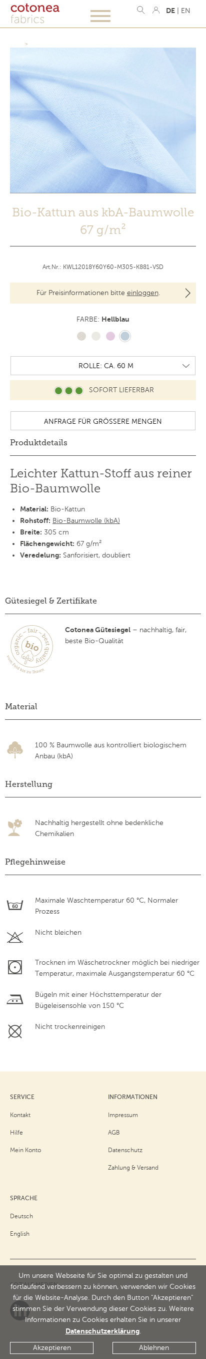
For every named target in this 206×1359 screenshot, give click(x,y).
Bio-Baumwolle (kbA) (86, 520)
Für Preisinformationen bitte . (98, 293)
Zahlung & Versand (133, 1167)
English (20, 1233)
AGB (114, 1132)
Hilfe (16, 1132)
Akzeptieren (52, 1347)
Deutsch (21, 1216)
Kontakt (20, 1115)
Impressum (123, 1115)
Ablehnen (154, 1347)
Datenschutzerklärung (103, 1331)
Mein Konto (25, 1150)
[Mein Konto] (156, 10)
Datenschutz (125, 1150)
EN (185, 11)
